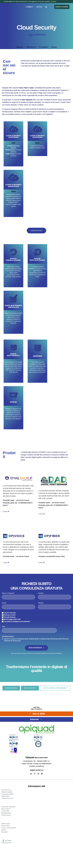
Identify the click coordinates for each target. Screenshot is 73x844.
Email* (4, 603)
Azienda (40, 593)
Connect (29, 7)
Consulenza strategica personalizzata (17, 621)
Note (3, 626)
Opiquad (19, 47)
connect (40, 34)
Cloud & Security (10, 613)
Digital (39, 7)
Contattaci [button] (37, 157)
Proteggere (43, 47)
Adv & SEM (39, 713)
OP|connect (31, 47)
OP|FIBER (52, 536)
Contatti (32, 766)
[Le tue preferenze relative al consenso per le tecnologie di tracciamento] (3, 840)
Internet (34, 719)
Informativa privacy (8, 636)
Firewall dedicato (9, 617)
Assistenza (40, 766)
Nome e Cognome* (8, 593)
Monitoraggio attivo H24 (12, 619)
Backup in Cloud (9, 615)
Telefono (41, 603)
